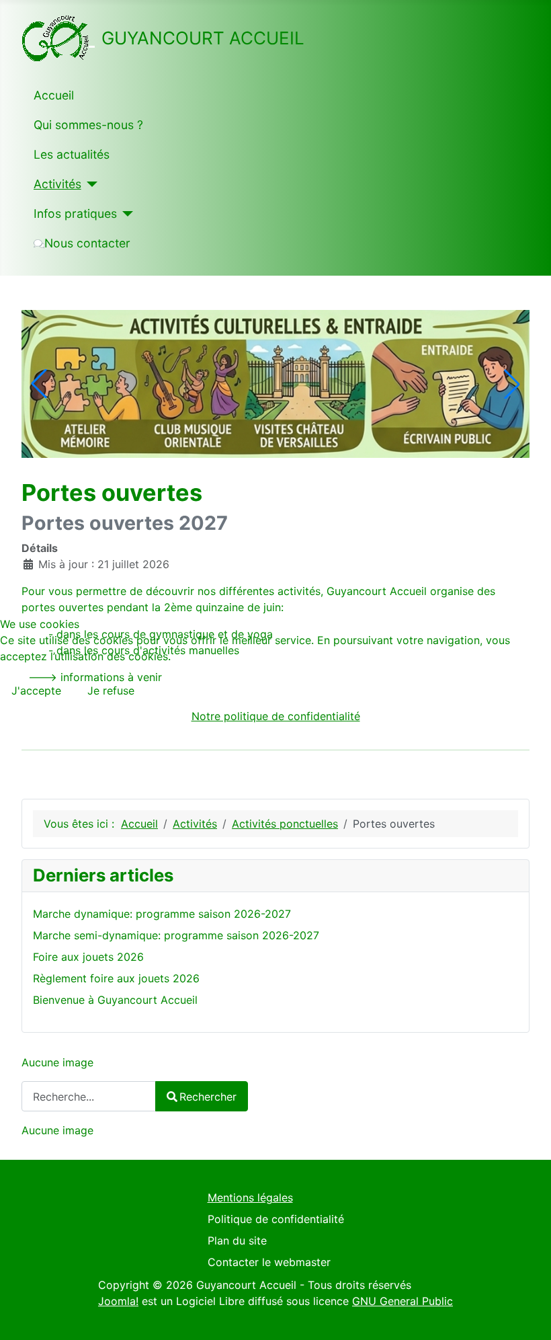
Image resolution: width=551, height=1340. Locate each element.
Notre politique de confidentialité (276, 716)
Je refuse (110, 690)
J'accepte (36, 690)
